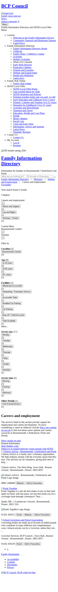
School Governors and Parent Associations (23, 520)
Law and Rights (9, 212)
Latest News (19, 43)
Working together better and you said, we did (34, 97)
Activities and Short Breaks (26, 108)
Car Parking (7, 309)
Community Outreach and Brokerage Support (34, 40)
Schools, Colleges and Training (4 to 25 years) (35, 102)
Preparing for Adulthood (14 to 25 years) (32, 105)
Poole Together (10, 488)
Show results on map (11, 440)
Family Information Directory (27, 62)
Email (19, 515)
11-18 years (7, 263)
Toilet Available (8, 321)
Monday (5, 335)
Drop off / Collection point (13, 315)
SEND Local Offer (32, 109)
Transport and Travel (23, 110)
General (31, 39)
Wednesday (7, 346)
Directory (38, 179)
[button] (29, 190)
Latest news (18, 78)
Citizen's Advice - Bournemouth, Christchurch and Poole (29, 451)
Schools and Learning (23, 70)
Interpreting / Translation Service (16, 292)
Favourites (6, 184)
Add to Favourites (34, 483)
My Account (14, 143)
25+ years (6, 274)
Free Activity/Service (11, 404)
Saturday (6, 370)
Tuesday (6, 340)
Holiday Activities (21, 59)
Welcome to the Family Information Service (33, 38)
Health (16, 116)
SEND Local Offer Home (25, 89)
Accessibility (13, 559)
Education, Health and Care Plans (29, 113)
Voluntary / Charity (10, 218)
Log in (16, 143)
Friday (5, 358)
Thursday (6, 352)
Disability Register (21, 132)
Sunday (5, 364)
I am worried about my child (26, 91)
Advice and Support (10, 206)
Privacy (10, 567)
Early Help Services (22, 64)
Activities (17, 56)
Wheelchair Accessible (12, 286)
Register (17, 145)
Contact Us (15, 136)
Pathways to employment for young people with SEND (27, 448)
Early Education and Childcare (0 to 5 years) (34, 99)
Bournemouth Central (11, 252)
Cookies (11, 562)
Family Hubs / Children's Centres (28, 54)
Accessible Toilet (9, 297)
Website (20, 483)
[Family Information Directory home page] (18, 572)
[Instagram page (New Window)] (23, 554)
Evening (5, 387)
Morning (5, 381)
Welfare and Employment (25, 73)
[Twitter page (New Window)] (21, 554)
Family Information (10, 554)
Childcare (17, 51)
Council (14, 6)
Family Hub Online (19, 82)
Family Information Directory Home (30, 48)
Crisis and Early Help (23, 124)
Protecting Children (22, 67)
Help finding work (10, 446)
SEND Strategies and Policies (27, 94)
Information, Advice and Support (28, 126)
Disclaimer (12, 564)
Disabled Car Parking (11, 303)
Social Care (18, 121)
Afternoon (6, 393)
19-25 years (7, 269)
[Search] (55, 177)
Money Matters (20, 118)
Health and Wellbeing (23, 75)
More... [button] (4, 326)
